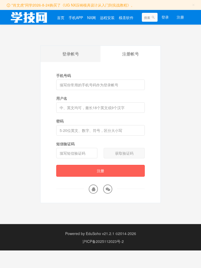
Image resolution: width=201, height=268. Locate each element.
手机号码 (63, 75)
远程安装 (107, 17)
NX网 (91, 17)
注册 (180, 17)
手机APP (76, 17)
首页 (60, 17)
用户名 (61, 98)
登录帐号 (70, 54)
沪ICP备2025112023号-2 (103, 241)
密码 (60, 121)
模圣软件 (126, 17)
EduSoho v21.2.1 (100, 233)
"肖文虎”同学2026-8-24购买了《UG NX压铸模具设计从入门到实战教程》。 (73, 5)
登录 (165, 17)
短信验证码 (65, 143)
